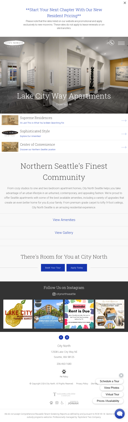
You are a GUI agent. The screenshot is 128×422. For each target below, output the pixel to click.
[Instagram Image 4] (109, 314)
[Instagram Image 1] (17, 314)
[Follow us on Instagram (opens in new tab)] (67, 337)
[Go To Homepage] (14, 44)
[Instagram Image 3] (79, 314)
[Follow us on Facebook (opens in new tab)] (61, 337)
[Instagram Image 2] (48, 314)
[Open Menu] (121, 43)
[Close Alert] (125, 3)
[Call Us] (111, 43)
